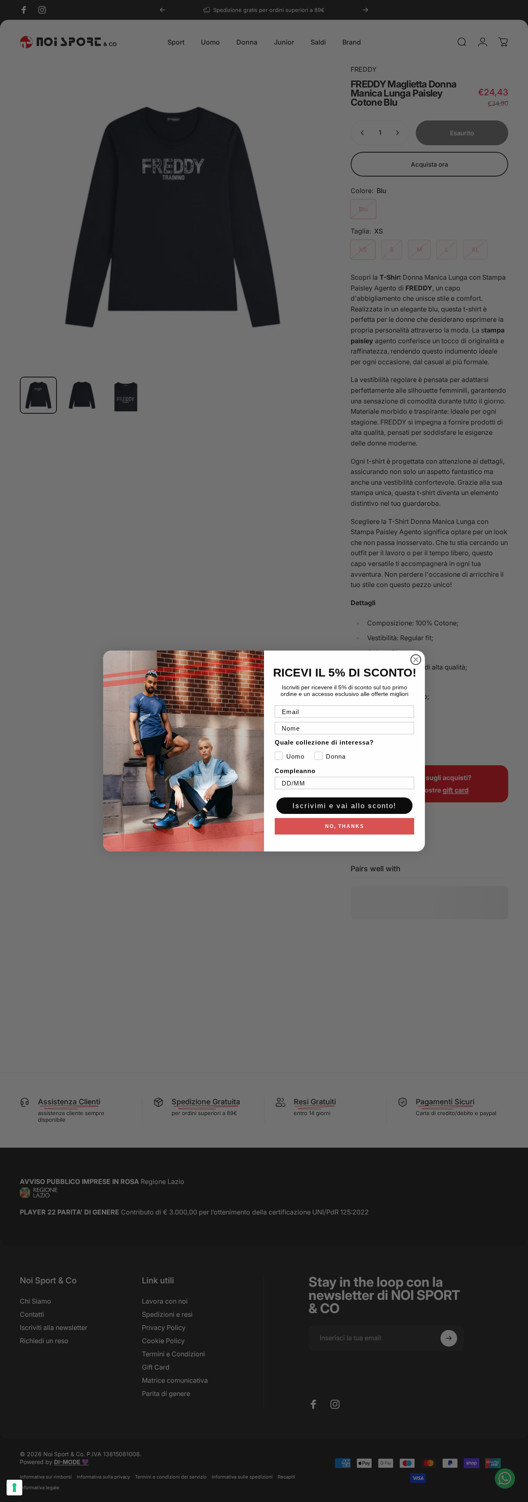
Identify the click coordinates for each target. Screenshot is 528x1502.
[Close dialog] (416, 660)
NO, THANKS (344, 826)
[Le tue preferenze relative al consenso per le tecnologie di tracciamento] (14, 1487)
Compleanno (295, 770)
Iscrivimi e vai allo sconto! (344, 806)
